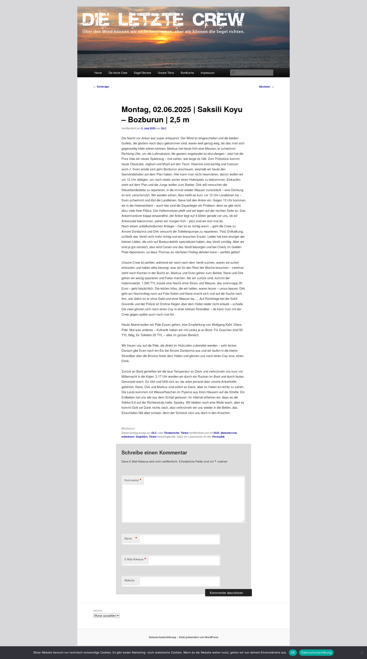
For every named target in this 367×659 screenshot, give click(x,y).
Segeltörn (142, 436)
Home (98, 73)
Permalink (218, 436)
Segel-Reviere (142, 73)
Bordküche (187, 73)
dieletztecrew (229, 433)
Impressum (208, 73)
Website (129, 580)
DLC (164, 128)
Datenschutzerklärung (162, 637)
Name (130, 538)
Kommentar (132, 480)
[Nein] (362, 652)
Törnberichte (171, 433)
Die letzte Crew (118, 73)
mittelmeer (128, 436)
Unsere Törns (166, 73)
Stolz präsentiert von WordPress (198, 637)
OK (293, 652)
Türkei (184, 433)
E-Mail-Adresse (135, 559)
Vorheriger (101, 86)
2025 (216, 433)
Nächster (266, 86)
